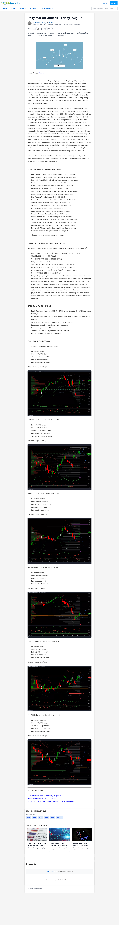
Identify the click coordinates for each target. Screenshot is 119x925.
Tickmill (51, 22)
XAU (40, 817)
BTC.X (59, 817)
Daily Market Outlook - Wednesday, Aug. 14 (44, 798)
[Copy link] (52, 28)
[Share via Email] (48, 28)
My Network (33, 8)
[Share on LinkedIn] (41, 28)
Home (5, 8)
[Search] (116, 8)
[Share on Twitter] (34, 28)
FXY (52, 817)
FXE (34, 817)
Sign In (105, 3)
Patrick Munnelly (40, 22)
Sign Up (113, 3)
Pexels (41, 73)
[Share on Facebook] (45, 28)
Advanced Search (47, 8)
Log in (48, 871)
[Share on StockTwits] (37, 28)
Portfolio (23, 8)
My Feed (13, 8)
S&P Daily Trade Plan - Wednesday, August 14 (44, 796)
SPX (28, 817)
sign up (54, 871)
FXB (46, 817)
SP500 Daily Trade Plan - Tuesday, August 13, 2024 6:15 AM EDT (51, 801)
